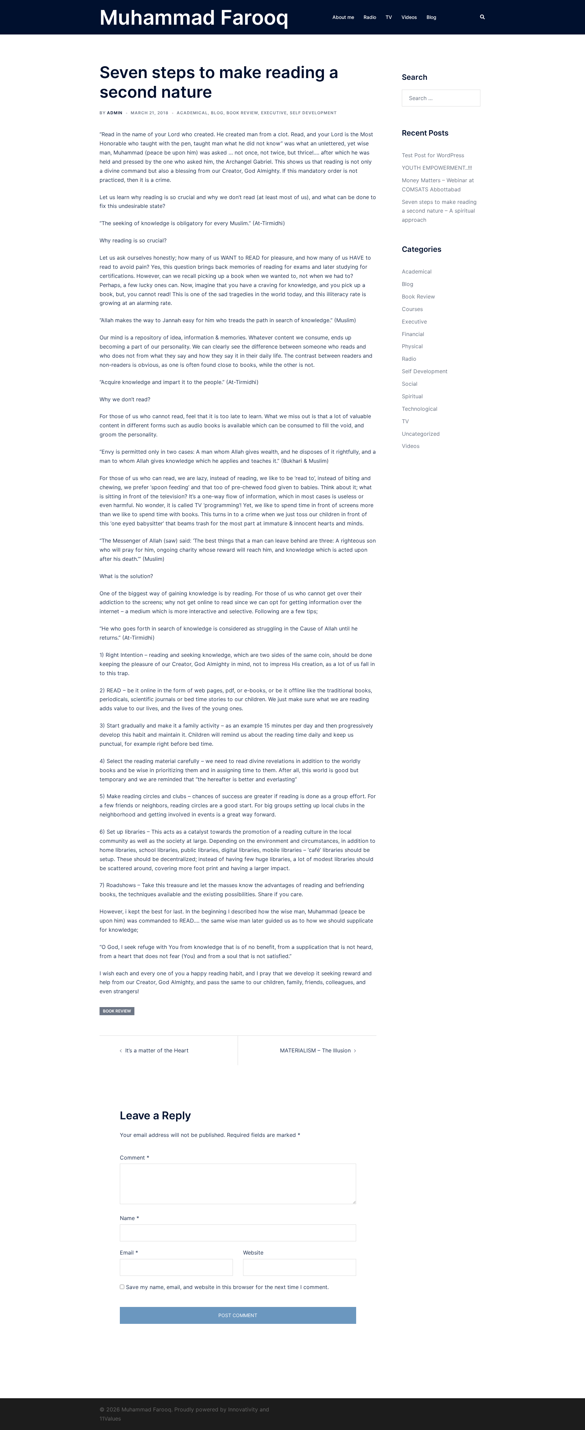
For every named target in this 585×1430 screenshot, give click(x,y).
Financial (413, 334)
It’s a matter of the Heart (157, 1050)
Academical (192, 112)
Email (129, 1252)
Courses (412, 309)
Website (253, 1252)
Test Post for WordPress (433, 155)
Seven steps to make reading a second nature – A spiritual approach (439, 210)
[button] (482, 17)
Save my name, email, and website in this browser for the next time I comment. (227, 1287)
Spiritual (412, 396)
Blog (431, 17)
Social (409, 383)
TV (389, 17)
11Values (110, 1418)
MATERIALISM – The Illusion (315, 1050)
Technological (419, 408)
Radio (370, 17)
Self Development (313, 112)
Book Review (242, 112)
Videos (409, 17)
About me (343, 17)
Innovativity (243, 1409)
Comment (134, 1157)
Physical (412, 346)
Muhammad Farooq (194, 17)
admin (115, 112)
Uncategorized (421, 433)
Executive (274, 112)
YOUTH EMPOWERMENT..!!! (437, 167)
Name (129, 1218)
